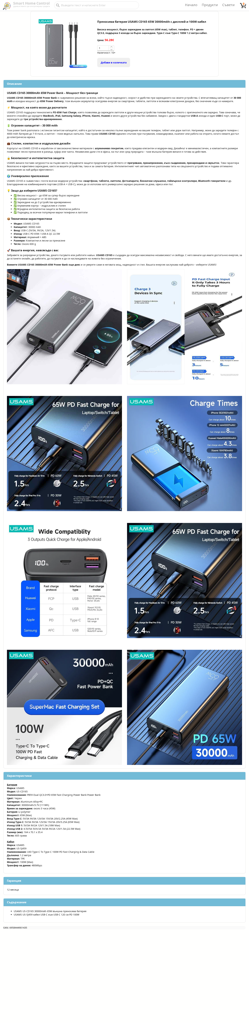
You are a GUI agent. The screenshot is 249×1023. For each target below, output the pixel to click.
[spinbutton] (103, 48)
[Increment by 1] (111, 47)
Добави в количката (114, 62)
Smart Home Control (31, 3)
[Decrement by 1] (111, 49)
